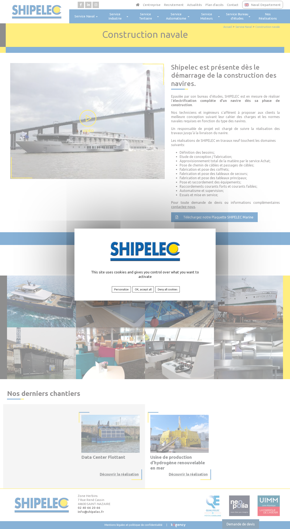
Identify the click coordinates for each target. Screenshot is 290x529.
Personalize (121, 289)
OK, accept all (143, 289)
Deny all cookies (167, 289)
